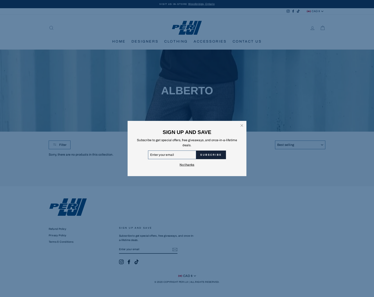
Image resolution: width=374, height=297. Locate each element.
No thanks (187, 164)
